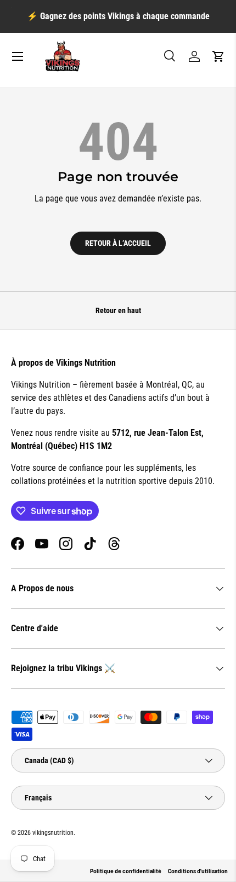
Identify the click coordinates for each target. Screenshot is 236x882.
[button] (218, 56)
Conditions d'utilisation (198, 871)
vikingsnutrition (53, 833)
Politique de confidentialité (125, 871)
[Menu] (17, 56)
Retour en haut (118, 310)
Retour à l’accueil (118, 243)
